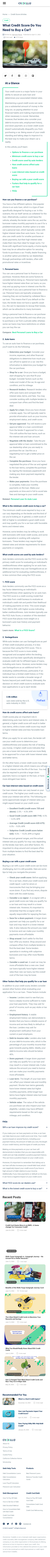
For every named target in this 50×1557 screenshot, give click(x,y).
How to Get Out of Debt (11, 1502)
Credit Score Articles (18, 14)
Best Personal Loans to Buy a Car (27, 332)
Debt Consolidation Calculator (9, 1478)
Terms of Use (7, 1451)
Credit (6, 20)
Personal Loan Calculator (11, 1487)
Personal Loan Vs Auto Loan (23, 499)
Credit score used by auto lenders (27, 160)
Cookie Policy (7, 1455)
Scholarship (7, 1462)
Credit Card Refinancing (34, 1510)
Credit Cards (12, 1251)
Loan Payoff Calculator (11, 1483)
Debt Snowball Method (10, 1505)
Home (5, 14)
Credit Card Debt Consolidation (8, 1516)
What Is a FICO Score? (24, 630)
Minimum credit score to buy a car (27, 156)
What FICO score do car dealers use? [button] (19, 1183)
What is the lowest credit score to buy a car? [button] (22, 1188)
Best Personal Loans (33, 1473)
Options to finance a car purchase (27, 152)
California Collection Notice (12, 1458)
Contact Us (27, 1524)
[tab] (25, 1127)
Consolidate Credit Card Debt (34, 1505)
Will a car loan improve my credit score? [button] (20, 1127)
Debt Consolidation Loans (12, 1473)
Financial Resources (14, 1220)
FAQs (14, 191)
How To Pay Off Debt (10, 1498)
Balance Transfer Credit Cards (34, 1478)
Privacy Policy (8, 1447)
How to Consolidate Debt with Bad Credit (11, 1510)
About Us (6, 1444)
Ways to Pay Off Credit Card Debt (34, 1499)
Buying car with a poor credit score (28, 179)
